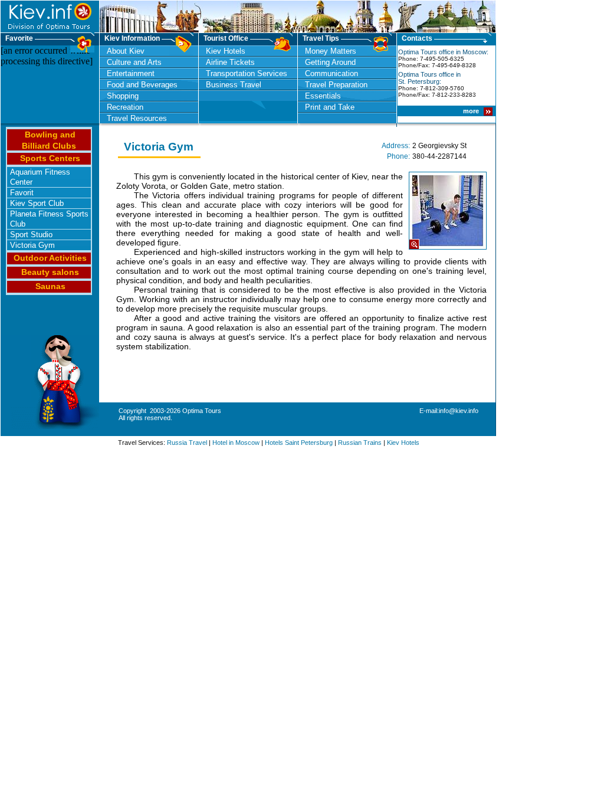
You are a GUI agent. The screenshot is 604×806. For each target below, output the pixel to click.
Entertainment (131, 73)
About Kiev (126, 51)
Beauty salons (50, 272)
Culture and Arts (134, 62)
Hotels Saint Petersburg (299, 442)
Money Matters (330, 51)
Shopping (123, 95)
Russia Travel (187, 442)
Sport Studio (31, 234)
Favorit (22, 192)
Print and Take (329, 107)
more (472, 110)
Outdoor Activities (50, 258)
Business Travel (233, 84)
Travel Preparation (336, 84)
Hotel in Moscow (236, 442)
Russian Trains (360, 442)
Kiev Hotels (225, 51)
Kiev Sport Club (37, 203)
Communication (331, 73)
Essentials (323, 95)
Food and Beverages (142, 84)
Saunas (50, 286)
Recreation (125, 107)
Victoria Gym (32, 245)
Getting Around (330, 62)
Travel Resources (137, 118)
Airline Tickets (230, 62)
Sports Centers (50, 158)
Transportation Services (246, 73)
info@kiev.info (458, 410)
